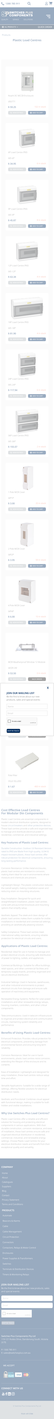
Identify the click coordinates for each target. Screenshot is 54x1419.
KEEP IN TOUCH (13, 731)
